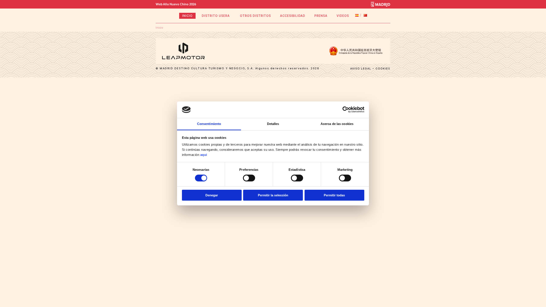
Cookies (383, 68)
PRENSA (320, 15)
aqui (203, 154)
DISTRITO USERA (216, 15)
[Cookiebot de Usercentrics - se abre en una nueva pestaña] (345, 109)
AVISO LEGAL (360, 68)
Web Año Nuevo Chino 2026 (176, 4)
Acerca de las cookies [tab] (337, 124)
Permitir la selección (273, 195)
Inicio (159, 27)
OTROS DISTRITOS (255, 15)
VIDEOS (343, 15)
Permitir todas (334, 195)
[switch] (249, 178)
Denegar (211, 195)
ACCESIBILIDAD (292, 15)
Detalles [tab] (273, 124)
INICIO (187, 15)
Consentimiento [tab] (209, 124)
